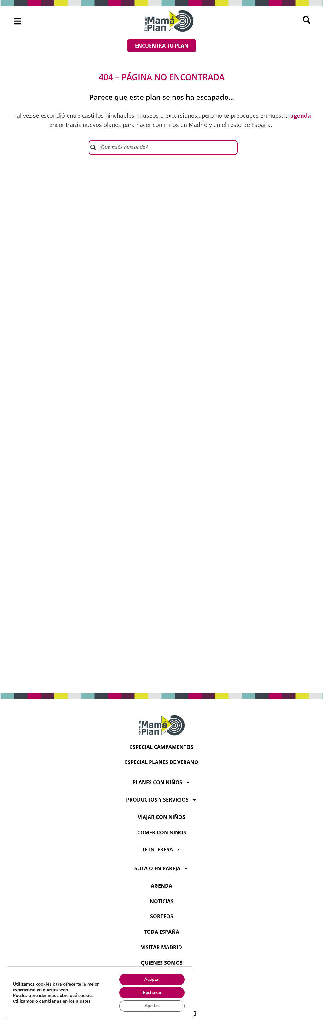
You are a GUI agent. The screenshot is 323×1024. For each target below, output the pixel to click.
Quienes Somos (162, 962)
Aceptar (152, 979)
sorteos (161, 916)
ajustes (83, 1001)
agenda (161, 885)
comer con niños (161, 832)
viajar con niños (161, 817)
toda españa (161, 931)
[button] (17, 21)
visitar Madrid (161, 947)
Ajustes (152, 1006)
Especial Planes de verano (161, 762)
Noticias (161, 901)
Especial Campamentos (161, 746)
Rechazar (152, 993)
